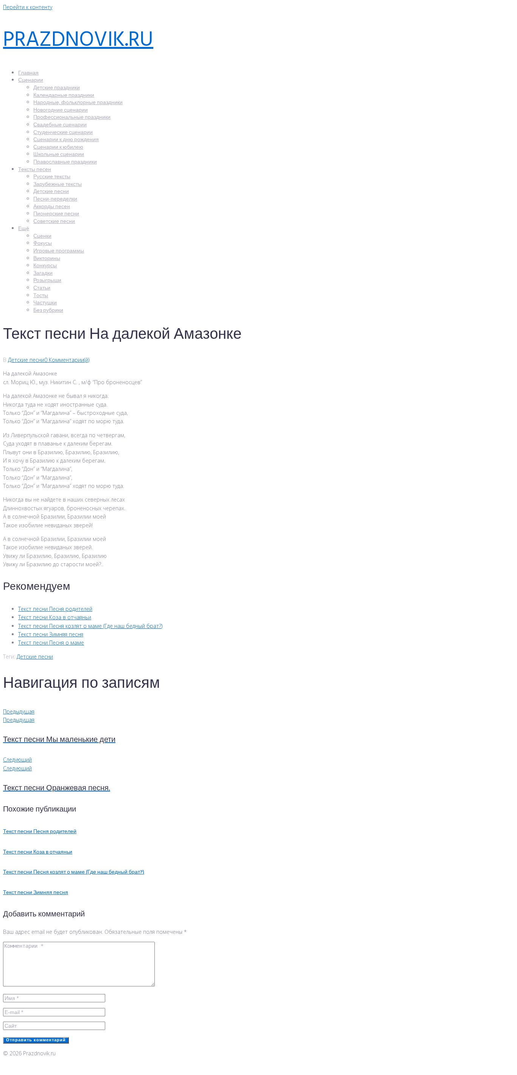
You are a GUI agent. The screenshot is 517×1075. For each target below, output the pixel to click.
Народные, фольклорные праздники (78, 102)
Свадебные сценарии (60, 125)
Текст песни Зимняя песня (50, 634)
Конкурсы (45, 266)
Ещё (23, 228)
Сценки (42, 236)
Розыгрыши (47, 280)
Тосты (40, 295)
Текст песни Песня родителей (55, 608)
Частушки (45, 303)
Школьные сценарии (58, 154)
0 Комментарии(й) (66, 359)
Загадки (43, 273)
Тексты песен (34, 169)
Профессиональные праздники (72, 117)
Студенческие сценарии (63, 132)
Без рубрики (48, 310)
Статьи (41, 288)
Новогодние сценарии (60, 110)
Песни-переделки (55, 199)
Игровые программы (58, 251)
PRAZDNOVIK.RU (78, 40)
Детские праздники (56, 88)
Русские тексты (51, 177)
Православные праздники (65, 162)
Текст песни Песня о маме (51, 642)
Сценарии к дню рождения (66, 140)
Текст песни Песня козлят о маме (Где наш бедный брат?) (90, 625)
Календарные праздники (63, 95)
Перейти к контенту (27, 7)
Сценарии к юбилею (58, 147)
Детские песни (51, 191)
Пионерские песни (56, 214)
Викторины (46, 258)
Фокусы (42, 243)
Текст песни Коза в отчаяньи (54, 617)
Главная (28, 73)
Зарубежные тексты (57, 184)
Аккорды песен (51, 207)
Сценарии (30, 80)
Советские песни (54, 221)
